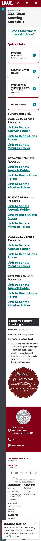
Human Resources (30, 495)
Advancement (12, 503)
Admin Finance (12, 500)
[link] (23, 55)
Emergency (11, 518)
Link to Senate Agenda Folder (19, 129)
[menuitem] (15, 488)
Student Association (20, 10)
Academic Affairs (13, 491)
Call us (14, 439)
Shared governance (14, 506)
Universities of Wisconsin (12, 510)
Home (12, 10)
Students (27, 491)
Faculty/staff (28, 488)
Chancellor (11, 488)
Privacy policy (14, 536)
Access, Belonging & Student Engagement (14, 496)
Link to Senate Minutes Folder (19, 146)
